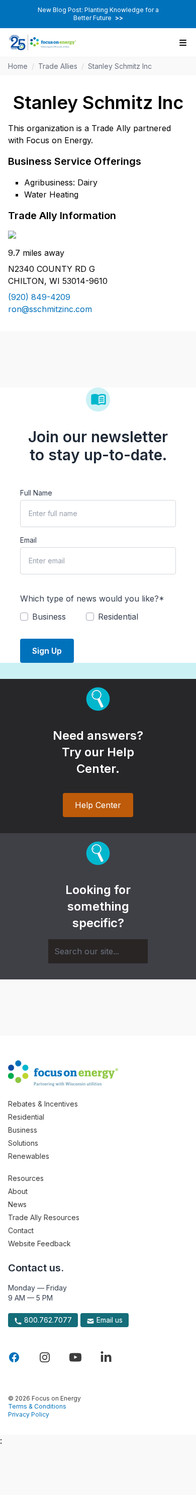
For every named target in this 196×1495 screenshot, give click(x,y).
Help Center (98, 805)
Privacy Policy (28, 1414)
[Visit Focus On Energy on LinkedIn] (106, 1357)
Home (18, 66)
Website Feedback (39, 1243)
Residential (26, 1117)
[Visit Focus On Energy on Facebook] (14, 1357)
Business (22, 1130)
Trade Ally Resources (43, 1217)
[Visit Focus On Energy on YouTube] (75, 1357)
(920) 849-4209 (39, 297)
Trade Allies (57, 66)
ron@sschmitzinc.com (50, 309)
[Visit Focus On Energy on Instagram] (45, 1357)
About (18, 1191)
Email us (108, 1320)
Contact (21, 1230)
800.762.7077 (47, 1320)
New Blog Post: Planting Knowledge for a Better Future (98, 14)
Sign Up (47, 651)
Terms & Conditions (37, 1406)
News (17, 1204)
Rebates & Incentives (43, 1104)
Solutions (23, 1143)
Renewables (28, 1156)
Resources (26, 1178)
